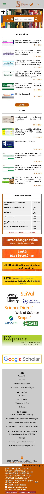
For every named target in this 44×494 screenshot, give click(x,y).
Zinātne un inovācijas (22, 384)
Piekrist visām (11, 492)
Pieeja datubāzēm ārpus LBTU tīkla (22, 434)
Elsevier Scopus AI (22, 94)
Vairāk (22, 104)
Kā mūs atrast (22, 399)
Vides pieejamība (22, 403)
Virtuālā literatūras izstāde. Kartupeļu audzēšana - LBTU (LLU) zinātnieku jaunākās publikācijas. (28, 180)
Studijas (22, 380)
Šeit (36, 482)
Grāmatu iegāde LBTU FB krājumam (22, 442)
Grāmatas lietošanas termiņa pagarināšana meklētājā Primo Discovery (28, 155)
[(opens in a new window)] (22, 368)
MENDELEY (22, 438)
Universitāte (22, 376)
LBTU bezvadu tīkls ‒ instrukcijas (22, 388)
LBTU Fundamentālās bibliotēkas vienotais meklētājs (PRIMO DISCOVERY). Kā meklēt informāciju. (28, 132)
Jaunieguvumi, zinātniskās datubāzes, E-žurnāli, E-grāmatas (28, 119)
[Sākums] (22, 4)
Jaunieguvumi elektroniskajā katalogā (22, 422)
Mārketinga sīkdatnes (17, 487)
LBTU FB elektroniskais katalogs (22, 415)
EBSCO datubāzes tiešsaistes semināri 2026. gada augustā (28, 41)
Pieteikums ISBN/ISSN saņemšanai (22, 446)
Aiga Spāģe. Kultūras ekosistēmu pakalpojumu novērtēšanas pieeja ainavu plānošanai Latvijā (28, 63)
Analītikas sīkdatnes (17, 485)
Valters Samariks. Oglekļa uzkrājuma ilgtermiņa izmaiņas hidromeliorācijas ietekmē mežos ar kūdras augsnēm (28, 74)
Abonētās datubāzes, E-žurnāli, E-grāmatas (22, 426)
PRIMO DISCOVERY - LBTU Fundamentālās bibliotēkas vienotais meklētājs (28, 85)
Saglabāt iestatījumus (27, 492)
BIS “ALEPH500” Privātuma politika (22, 463)
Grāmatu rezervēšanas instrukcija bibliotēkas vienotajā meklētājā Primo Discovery (28, 167)
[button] (3, 12)
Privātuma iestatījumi (32, 465)
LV (38, 4)
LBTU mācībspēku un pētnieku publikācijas (22, 419)
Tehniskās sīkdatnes (17, 489)
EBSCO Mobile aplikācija (25, 141)
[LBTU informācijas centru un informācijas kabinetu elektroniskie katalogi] (22, 284)
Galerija (22, 407)
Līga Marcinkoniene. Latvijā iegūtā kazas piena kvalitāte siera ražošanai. (28, 52)
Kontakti (22, 395)
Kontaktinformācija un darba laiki (22, 232)
